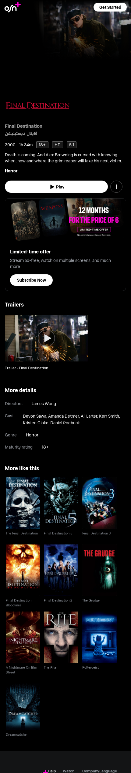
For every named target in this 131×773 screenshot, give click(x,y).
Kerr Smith (109, 416)
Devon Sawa (34, 416)
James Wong (44, 403)
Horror (11, 171)
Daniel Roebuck (65, 422)
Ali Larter (89, 416)
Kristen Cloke (35, 422)
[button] (110, 7)
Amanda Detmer (63, 416)
